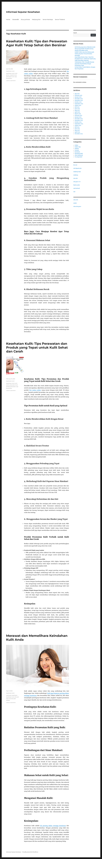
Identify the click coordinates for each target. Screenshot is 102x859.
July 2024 (77, 127)
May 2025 (77, 110)
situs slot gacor (77, 206)
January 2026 (78, 97)
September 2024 (79, 123)
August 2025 (78, 105)
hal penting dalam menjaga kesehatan (53, 825)
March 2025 (78, 113)
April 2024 (77, 132)
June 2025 (77, 108)
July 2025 (77, 107)
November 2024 (79, 120)
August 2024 (78, 125)
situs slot (75, 199)
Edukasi (77, 148)
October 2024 (78, 122)
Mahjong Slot (36, 19)
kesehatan (14, 695)
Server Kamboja (48, 19)
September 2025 (79, 103)
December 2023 (79, 133)
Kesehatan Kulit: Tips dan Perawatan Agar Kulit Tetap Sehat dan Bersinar (36, 43)
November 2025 (79, 100)
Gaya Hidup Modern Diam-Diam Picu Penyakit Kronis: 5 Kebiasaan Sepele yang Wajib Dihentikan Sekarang (85, 58)
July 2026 (77, 93)
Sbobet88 (15, 19)
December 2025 (79, 98)
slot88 (75, 203)
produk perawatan (11, 386)
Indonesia (8, 695)
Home (8, 19)
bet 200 (75, 165)
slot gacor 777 (77, 181)
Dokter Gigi (78, 147)
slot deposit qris (77, 168)
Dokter (76, 145)
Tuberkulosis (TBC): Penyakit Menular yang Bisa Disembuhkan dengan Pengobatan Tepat (84, 63)
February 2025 (78, 115)
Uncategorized (78, 157)
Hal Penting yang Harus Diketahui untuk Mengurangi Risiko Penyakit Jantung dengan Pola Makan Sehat (85, 48)
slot (74, 191)
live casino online (35, 390)
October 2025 (78, 102)
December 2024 (79, 118)
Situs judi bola (25, 19)
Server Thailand (60, 19)
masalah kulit (13, 75)
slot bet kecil (76, 188)
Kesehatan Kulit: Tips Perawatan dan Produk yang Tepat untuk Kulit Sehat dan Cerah (37, 347)
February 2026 (78, 95)
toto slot (75, 178)
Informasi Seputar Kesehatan (23, 12)
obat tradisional (79, 155)
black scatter (76, 185)
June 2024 (77, 128)
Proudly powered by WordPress (30, 852)
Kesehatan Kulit (10, 71)
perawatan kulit (10, 76)
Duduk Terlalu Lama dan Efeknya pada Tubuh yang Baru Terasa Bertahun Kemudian (84, 53)
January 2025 (78, 117)
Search (75, 33)
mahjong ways (77, 171)
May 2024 (77, 130)
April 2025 (77, 112)
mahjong (75, 175)
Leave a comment (11, 80)
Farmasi (77, 150)
